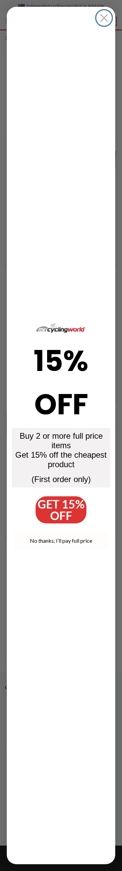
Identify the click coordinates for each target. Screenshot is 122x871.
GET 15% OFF (61, 509)
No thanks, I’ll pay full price (61, 540)
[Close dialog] (104, 17)
